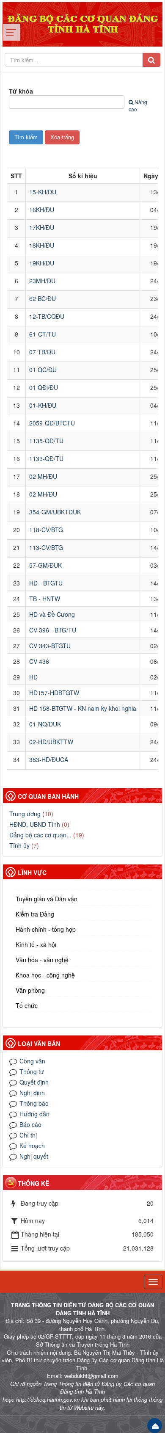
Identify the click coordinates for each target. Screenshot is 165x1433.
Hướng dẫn (34, 1114)
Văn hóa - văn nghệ (42, 959)
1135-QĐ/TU (46, 440)
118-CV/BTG (46, 529)
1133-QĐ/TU (46, 458)
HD (33, 677)
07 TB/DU (42, 352)
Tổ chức (27, 1005)
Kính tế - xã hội (36, 944)
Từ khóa (21, 91)
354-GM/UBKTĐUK (55, 512)
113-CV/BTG (46, 547)
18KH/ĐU (41, 245)
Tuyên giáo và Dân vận (46, 899)
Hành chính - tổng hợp (46, 929)
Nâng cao (138, 105)
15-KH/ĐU (42, 192)
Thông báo (34, 1103)
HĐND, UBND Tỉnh (34, 824)
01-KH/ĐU (42, 405)
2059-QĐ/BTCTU (52, 423)
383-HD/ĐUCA (48, 759)
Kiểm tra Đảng (35, 914)
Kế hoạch (32, 1145)
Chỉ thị (28, 1135)
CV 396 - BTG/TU (52, 630)
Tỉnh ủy (19, 845)
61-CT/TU (42, 334)
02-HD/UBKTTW (51, 741)
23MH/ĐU (42, 280)
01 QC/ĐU (43, 369)
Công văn (32, 1061)
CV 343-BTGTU (50, 645)
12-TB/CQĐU (46, 316)
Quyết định (34, 1082)
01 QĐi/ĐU (43, 387)
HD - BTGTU (46, 583)
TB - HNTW (44, 598)
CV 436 (39, 661)
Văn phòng (30, 990)
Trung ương (25, 813)
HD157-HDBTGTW (54, 692)
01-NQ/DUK (45, 724)
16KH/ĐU (41, 209)
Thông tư (31, 1071)
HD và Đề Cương (52, 614)
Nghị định (32, 1092)
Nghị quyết (33, 1156)
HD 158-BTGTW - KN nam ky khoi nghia (82, 708)
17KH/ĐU (41, 227)
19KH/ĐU (41, 263)
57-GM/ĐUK (45, 565)
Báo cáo (30, 1124)
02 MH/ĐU (43, 476)
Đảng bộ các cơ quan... (40, 835)
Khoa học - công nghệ (45, 975)
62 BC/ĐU (42, 298)
